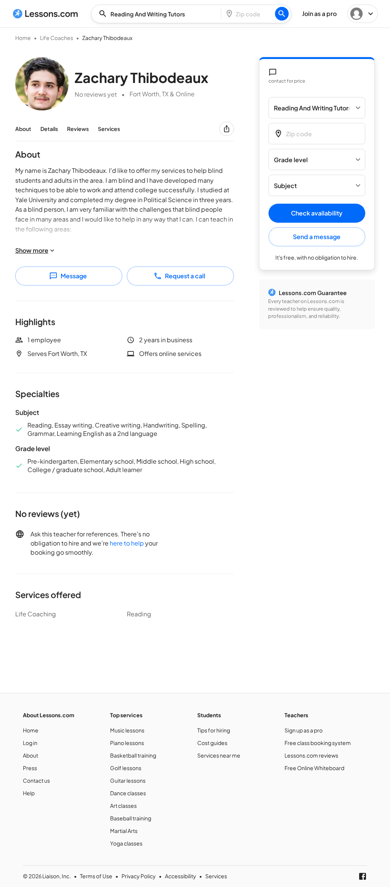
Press (30, 767)
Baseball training (130, 818)
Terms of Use (96, 876)
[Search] (282, 14)
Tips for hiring (213, 730)
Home (23, 37)
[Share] (226, 128)
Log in (30, 742)
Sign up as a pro (304, 730)
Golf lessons (125, 767)
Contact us (36, 780)
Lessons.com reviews (311, 755)
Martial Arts (123, 830)
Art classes (123, 805)
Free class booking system (318, 742)
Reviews (78, 128)
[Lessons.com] (45, 14)
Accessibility (180, 876)
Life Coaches (56, 37)
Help (29, 793)
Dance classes (128, 793)
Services (109, 128)
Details (49, 128)
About (23, 128)
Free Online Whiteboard (314, 767)
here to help (127, 543)
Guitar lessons (127, 780)
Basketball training (133, 755)
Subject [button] (285, 186)
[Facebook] (362, 876)
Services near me (218, 755)
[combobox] (158, 14)
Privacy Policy (138, 876)
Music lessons (127, 730)
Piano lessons (127, 742)
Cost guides (212, 742)
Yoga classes (126, 843)
